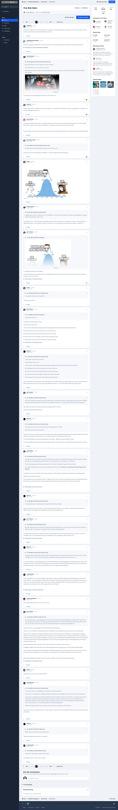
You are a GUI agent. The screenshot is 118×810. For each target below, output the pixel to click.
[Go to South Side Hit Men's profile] (24, 140)
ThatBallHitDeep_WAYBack (32, 40)
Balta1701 (28, 351)
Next (51, 22)
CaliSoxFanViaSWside (31, 598)
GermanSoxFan (30, 119)
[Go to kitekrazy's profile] (24, 105)
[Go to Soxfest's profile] (24, 670)
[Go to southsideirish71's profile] (24, 575)
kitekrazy (28, 104)
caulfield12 (29, 25)
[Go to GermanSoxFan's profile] (24, 120)
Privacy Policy (30, 807)
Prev (27, 22)
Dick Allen (110, 26)
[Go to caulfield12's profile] (24, 26)
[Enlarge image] (48, 240)
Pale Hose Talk (46, 12)
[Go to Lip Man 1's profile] (94, 27)
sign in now (53, 774)
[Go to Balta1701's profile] (24, 351)
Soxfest (28, 669)
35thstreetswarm (30, 56)
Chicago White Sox (30, 12)
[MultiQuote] (23, 36)
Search (5, 6)
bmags (28, 161)
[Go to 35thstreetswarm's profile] (24, 57)
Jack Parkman (29, 232)
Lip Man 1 (98, 26)
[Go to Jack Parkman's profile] (24, 232)
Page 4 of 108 (59, 22)
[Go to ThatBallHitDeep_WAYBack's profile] (24, 41)
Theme (24, 807)
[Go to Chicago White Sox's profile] (24, 12)
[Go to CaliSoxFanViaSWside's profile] (24, 599)
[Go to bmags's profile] (24, 162)
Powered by (108, 807)
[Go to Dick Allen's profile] (105, 27)
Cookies (43, 807)
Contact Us (37, 807)
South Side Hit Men (43, 61)
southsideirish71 (30, 574)
